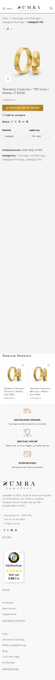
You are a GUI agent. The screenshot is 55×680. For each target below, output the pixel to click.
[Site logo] (29, 8)
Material (6, 130)
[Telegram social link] (27, 122)
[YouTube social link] (12, 530)
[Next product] (11, 29)
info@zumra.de (12, 523)
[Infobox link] (51, 8)
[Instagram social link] (8, 530)
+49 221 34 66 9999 (14, 519)
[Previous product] (4, 29)
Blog (4, 651)
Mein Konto (9, 608)
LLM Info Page (10, 656)
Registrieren (9, 614)
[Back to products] (8, 29)
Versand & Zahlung (13, 639)
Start (5, 18)
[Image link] (19, 485)
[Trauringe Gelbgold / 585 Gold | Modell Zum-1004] (40, 373)
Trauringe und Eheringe (26, 18)
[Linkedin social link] (23, 122)
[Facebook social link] (12, 122)
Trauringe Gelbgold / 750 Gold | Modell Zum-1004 (14, 391)
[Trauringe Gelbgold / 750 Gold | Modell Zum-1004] (14, 373)
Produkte (7, 602)
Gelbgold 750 (35, 22)
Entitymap (8, 662)
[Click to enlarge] (8, 78)
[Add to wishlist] (22, 365)
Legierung (34, 130)
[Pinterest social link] (20, 122)
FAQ (4, 633)
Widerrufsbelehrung (14, 645)
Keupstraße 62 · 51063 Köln (18, 515)
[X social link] (16, 122)
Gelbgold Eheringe (13, 22)
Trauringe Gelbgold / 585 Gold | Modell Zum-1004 (40, 391)
